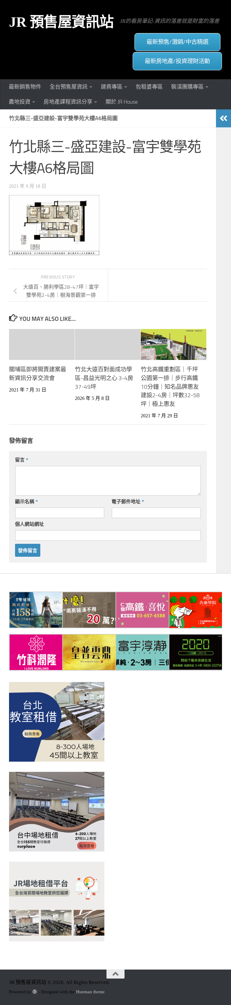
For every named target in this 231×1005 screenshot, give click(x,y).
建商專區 (111, 87)
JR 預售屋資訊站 (61, 22)
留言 (21, 459)
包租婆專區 (149, 87)
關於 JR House (122, 102)
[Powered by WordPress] (34, 992)
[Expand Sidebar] (223, 118)
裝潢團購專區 (187, 87)
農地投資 (19, 102)
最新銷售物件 (25, 87)
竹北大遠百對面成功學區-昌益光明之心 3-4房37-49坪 (104, 378)
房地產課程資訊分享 (68, 102)
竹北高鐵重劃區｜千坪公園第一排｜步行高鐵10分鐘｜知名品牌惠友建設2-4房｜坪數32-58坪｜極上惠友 (170, 386)
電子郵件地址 (128, 501)
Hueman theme (90, 991)
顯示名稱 (26, 501)
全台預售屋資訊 (69, 87)
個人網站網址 (29, 524)
